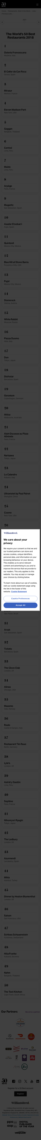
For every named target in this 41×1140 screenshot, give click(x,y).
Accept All (20, 605)
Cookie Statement (19, 591)
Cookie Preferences (20, 598)
